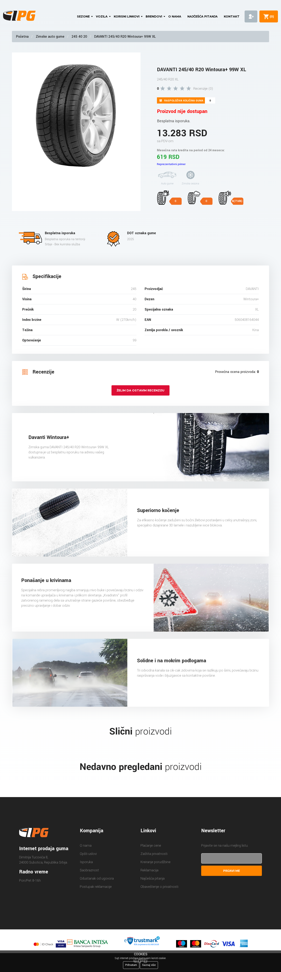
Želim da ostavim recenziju (140, 390)
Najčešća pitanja (202, 16)
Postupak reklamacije (96, 886)
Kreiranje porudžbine (155, 862)
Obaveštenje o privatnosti (159, 886)
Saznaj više (149, 965)
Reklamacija (149, 870)
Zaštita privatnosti (153, 853)
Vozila (102, 16)
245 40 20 (79, 36)
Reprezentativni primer (171, 164)
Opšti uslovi (88, 853)
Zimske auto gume (50, 36)
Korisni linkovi (126, 16)
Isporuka (86, 862)
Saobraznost (89, 870)
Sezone (83, 16)
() (271, 16)
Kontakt (231, 16)
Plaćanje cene (150, 845)
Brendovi (154, 16)
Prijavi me (231, 871)
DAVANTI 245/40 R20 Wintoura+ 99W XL (125, 36)
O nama (174, 16)
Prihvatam (131, 965)
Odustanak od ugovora (97, 878)
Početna (22, 36)
